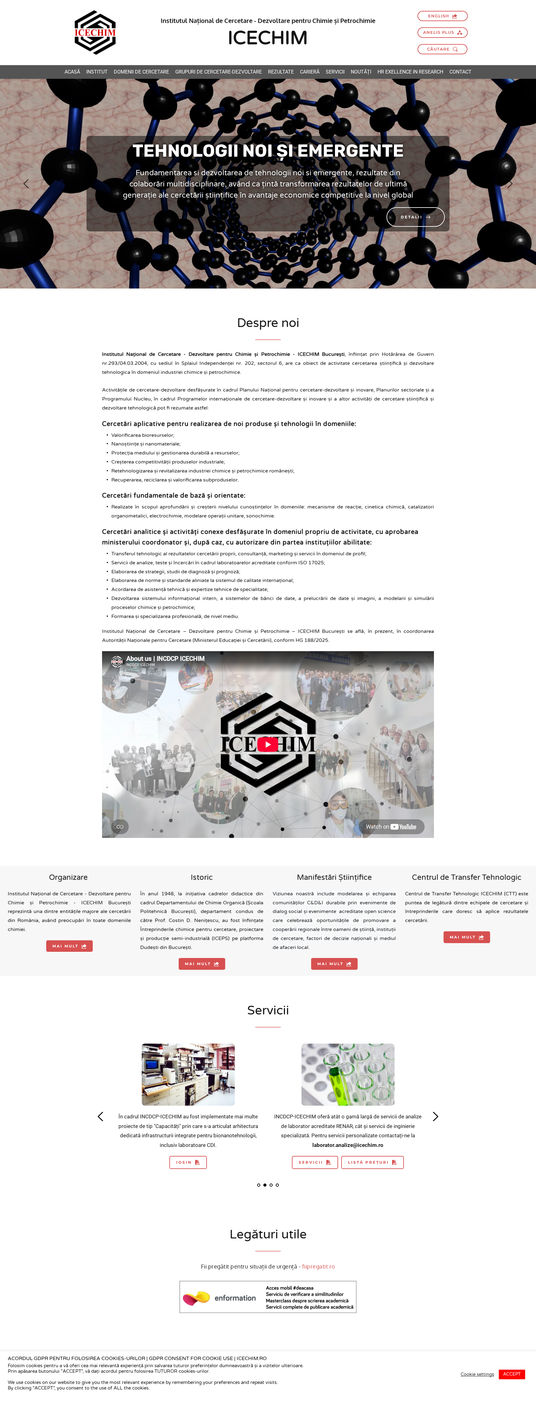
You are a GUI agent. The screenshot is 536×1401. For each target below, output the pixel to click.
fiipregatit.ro (318, 1266)
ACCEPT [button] (512, 1374)
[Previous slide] (26, 183)
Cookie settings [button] (477, 1374)
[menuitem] (72, 72)
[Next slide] (510, 183)
